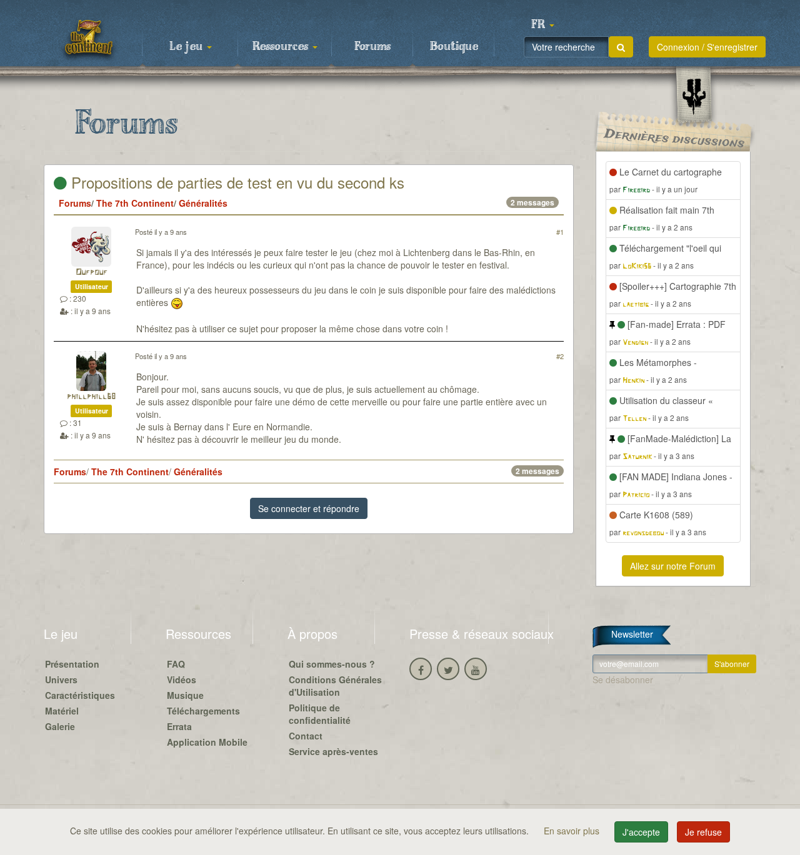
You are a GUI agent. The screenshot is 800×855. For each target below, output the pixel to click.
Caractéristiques (80, 695)
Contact (305, 735)
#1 (560, 232)
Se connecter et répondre (308, 508)
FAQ (176, 664)
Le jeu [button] (187, 47)
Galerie (60, 726)
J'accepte (641, 832)
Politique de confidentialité (320, 713)
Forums (372, 47)
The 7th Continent (135, 203)
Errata (179, 726)
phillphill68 (91, 397)
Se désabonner (622, 679)
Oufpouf (92, 272)
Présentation (72, 664)
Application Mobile (207, 742)
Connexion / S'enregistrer (707, 47)
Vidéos (181, 679)
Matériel (62, 710)
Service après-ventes (333, 751)
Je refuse (703, 832)
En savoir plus (573, 830)
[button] (542, 25)
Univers (61, 679)
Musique (185, 695)
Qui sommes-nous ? (332, 664)
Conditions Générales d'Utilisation (335, 685)
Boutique (454, 47)
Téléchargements (203, 710)
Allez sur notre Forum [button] (673, 566)
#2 (560, 356)
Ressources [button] (281, 47)
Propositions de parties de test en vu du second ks (235, 182)
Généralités (203, 203)
